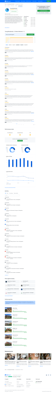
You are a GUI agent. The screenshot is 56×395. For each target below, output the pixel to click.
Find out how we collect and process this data (10, 187)
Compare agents (17, 1)
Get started (20, 140)
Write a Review (14, 11)
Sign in (48, 1)
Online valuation (23, 1)
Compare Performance (43, 10)
